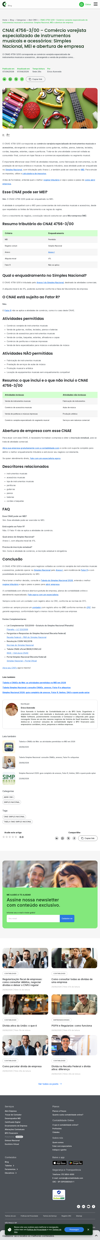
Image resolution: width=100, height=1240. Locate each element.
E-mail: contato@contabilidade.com (67, 1178)
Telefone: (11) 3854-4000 (63, 1174)
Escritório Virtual (12, 1144)
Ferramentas (10, 1169)
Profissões (57, 1128)
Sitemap (79, 1216)
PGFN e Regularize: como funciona (71, 1025)
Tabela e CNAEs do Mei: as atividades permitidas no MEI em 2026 (34, 682)
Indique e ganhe (59, 1150)
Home (4, 20)
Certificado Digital (12, 1122)
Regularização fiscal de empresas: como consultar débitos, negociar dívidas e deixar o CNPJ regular (22, 982)
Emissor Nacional (12, 1140)
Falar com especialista (62, 1146)
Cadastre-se (67, 918)
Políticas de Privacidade (29, 1216)
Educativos (9, 1173)
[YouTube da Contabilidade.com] (88, 1206)
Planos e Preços (59, 1111)
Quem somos (58, 1142)
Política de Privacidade (37, 1229)
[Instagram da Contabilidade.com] (78, 1206)
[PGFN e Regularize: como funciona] (74, 1004)
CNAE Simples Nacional (14, 817)
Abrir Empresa (11, 1111)
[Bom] (10, 837)
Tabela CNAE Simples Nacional (17, 822)
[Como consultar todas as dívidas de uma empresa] (74, 958)
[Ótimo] (13, 837)
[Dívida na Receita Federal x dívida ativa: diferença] (74, 1045)
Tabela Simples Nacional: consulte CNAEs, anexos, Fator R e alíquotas (36, 687)
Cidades (56, 1132)
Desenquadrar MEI (13, 1118)
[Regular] (6, 837)
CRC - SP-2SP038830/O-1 (63, 1182)
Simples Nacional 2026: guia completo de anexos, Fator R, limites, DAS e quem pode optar (46, 692)
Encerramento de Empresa (16, 1126)
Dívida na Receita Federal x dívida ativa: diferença (71, 1068)
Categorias (21, 20)
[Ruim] (3, 837)
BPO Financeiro (11, 1133)
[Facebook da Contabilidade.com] (93, 1206)
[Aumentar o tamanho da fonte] (8, 135)
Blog (12, 20)
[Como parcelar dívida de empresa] (25, 1045)
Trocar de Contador (13, 1115)
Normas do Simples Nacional (20, 645)
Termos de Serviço (50, 1216)
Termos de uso (10, 1216)
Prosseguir (74, 1229)
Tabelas (8, 1166)
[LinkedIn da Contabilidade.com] (83, 1206)
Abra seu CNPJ (9, 668)
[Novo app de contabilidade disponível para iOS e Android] (59, 1163)
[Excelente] (16, 837)
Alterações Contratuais (15, 1129)
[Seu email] (33, 918)
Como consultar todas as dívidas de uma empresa (72, 981)
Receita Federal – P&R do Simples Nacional (26, 637)
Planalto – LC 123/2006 (17, 629)
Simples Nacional (12, 802)
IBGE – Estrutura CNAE (17, 653)
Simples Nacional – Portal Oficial (22, 661)
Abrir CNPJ (33, 20)
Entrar (88, 4)
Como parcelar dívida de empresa (22, 1066)
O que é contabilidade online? (65, 1125)
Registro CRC (66, 1216)
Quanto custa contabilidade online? (67, 1115)
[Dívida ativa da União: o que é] (25, 1004)
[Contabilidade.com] (4, 4)
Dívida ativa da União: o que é (19, 1025)
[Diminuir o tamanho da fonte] (3, 135)
